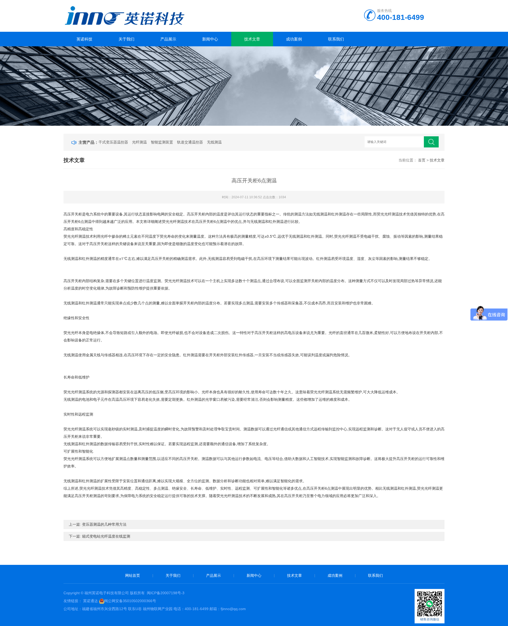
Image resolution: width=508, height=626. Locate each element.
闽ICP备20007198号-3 (165, 593)
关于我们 (126, 39)
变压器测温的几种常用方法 (104, 524)
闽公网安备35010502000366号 (130, 601)
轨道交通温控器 (190, 142)
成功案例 (294, 39)
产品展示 (168, 39)
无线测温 (214, 142)
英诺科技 (84, 39)
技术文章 (252, 39)
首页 (421, 160)
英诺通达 (90, 601)
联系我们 (336, 39)
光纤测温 (139, 142)
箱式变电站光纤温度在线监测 (106, 536)
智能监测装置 (162, 142)
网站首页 (132, 575)
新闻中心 (210, 39)
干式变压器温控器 (113, 142)
